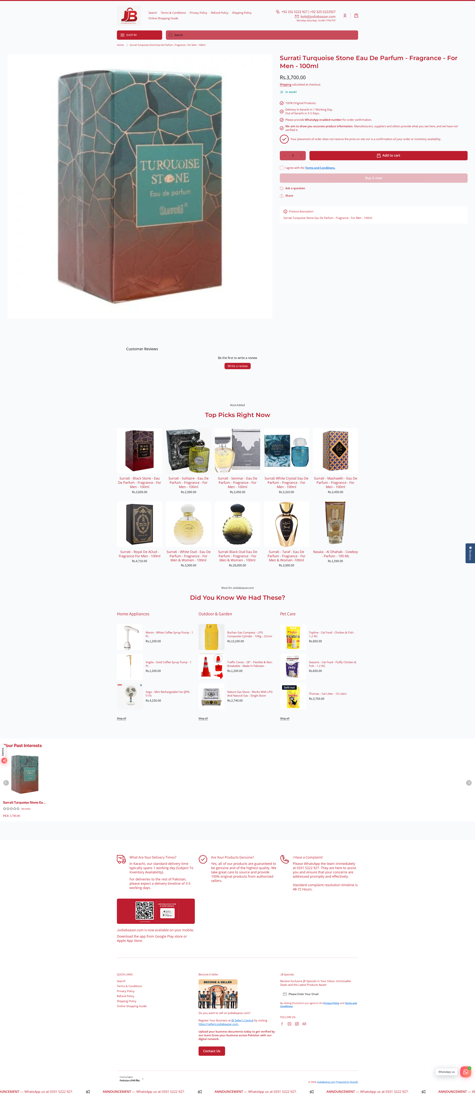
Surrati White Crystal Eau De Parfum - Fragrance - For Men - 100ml (286, 482)
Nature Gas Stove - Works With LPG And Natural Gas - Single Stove (250, 694)
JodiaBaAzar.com (326, 1082)
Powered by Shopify (347, 1082)
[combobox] (262, 35)
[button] (356, 15)
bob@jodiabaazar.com (318, 16)
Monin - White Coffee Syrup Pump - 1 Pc (169, 634)
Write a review (238, 366)
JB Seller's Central (242, 1020)
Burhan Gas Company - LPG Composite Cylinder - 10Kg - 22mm (249, 634)
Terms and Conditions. (320, 168)
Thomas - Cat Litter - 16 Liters (328, 694)
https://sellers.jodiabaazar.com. (219, 1024)
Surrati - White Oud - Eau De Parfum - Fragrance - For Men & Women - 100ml (189, 556)
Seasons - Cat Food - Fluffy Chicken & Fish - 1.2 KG (332, 664)
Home (120, 45)
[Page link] (156, 911)
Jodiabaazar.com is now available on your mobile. (155, 930)
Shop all (121, 718)
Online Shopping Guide (132, 1006)
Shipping (285, 84)
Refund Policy (125, 996)
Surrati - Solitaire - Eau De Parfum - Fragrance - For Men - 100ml (188, 482)
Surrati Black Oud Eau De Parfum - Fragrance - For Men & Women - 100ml (237, 556)
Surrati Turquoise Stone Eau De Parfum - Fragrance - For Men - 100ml (24, 802)
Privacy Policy (126, 991)
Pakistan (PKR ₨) (130, 1080)
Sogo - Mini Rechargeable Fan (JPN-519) (168, 694)
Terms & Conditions (129, 986)
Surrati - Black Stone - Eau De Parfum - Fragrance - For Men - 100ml (139, 482)
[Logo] (129, 16)
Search (121, 981)
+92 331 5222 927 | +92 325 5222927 (308, 11)
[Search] (169, 35)
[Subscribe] (353, 994)
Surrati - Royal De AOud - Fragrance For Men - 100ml (139, 554)
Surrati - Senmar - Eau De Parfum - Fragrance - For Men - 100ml (237, 482)
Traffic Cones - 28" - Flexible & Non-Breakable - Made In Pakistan (250, 664)
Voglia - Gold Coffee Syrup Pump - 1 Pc (168, 664)
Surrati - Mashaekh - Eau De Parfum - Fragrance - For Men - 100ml (335, 482)
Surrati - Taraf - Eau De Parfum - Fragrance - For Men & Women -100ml (286, 556)
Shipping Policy (126, 1001)
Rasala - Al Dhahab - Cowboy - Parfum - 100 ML (335, 554)
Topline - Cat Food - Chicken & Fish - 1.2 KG (332, 634)
